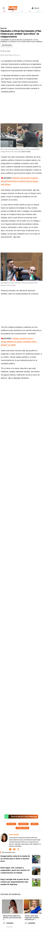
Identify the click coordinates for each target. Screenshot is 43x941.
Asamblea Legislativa (22, 828)
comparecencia (23, 824)
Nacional (3, 28)
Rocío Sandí (6, 51)
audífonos (34, 824)
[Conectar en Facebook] (14, 849)
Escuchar (8, 45)
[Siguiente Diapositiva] (41, 911)
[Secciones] (3, 8)
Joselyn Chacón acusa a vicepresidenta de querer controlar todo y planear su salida (19, 341)
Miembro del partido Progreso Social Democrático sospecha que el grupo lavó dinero (19, 181)
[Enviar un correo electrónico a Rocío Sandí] (10, 849)
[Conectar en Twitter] (18, 849)
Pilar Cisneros (11, 824)
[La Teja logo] (12, 8)
